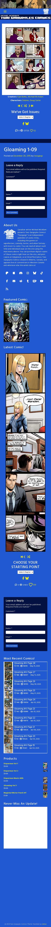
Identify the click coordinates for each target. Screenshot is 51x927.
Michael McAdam (35, 97)
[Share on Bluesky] (27, 124)
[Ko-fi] (34, 281)
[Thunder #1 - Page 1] (22, 557)
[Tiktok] (41, 273)
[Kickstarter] (13, 273)
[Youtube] (41, 281)
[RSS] (7, 289)
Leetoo (44, 924)
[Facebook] (7, 281)
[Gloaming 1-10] (29, 106)
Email (8, 203)
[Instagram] (27, 273)
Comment (10, 177)
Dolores (25, 100)
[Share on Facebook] (23, 124)
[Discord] (20, 273)
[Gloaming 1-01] (19, 106)
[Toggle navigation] (5, 11)
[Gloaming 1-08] (22, 106)
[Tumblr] (27, 281)
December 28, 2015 (22, 156)
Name (8, 194)
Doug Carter (35, 100)
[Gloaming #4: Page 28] (32, 106)
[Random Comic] (25, 106)
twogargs (38, 156)
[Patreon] (7, 273)
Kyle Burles (22, 97)
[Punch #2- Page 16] (25, 557)
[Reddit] (20, 281)
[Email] (13, 281)
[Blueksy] (34, 273)
